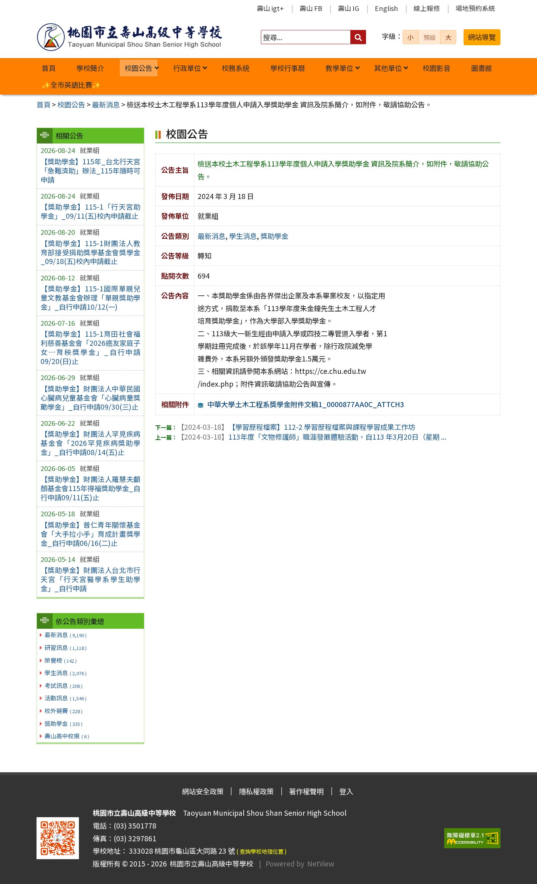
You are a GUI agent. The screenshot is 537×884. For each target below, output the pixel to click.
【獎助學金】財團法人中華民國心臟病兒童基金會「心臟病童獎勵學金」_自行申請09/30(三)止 (90, 397)
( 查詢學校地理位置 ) (261, 851)
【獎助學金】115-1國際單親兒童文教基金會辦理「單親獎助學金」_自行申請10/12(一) (90, 297)
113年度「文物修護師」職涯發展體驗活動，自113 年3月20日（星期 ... (311, 437)
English (386, 8)
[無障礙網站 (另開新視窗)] (472, 838)
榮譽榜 (61, 660)
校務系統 (236, 68)
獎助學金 (64, 723)
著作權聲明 (306, 791)
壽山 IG (348, 8)
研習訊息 (66, 647)
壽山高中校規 (67, 735)
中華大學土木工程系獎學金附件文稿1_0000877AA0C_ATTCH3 (305, 404)
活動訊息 (66, 697)
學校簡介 (90, 68)
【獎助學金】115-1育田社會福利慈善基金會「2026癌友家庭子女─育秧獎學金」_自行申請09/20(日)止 (90, 347)
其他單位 (388, 68)
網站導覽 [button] (482, 37)
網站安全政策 (203, 791)
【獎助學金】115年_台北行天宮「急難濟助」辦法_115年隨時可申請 (90, 170)
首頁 (49, 68)
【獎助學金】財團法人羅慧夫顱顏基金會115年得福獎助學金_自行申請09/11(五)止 (90, 488)
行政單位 (187, 68)
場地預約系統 (475, 8)
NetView (320, 863)
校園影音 (436, 68)
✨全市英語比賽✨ (71, 85)
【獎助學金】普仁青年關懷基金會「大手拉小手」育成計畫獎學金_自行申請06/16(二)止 (90, 534)
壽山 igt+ (270, 8)
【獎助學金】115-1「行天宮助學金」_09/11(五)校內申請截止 (90, 211)
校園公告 (138, 68)
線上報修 (427, 8)
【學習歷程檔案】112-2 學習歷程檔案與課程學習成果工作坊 (296, 427)
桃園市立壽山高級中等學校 (210, 863)
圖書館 (481, 68)
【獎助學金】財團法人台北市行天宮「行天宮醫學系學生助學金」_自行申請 (90, 579)
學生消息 (66, 672)
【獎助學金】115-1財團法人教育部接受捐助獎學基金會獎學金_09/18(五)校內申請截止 (90, 252)
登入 (346, 791)
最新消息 (66, 634)
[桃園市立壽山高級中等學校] (129, 37)
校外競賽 (64, 710)
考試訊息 (64, 685)
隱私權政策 (256, 791)
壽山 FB (311, 8)
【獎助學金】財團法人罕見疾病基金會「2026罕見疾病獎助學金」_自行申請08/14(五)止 (90, 443)
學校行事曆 (287, 68)
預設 (429, 37)
